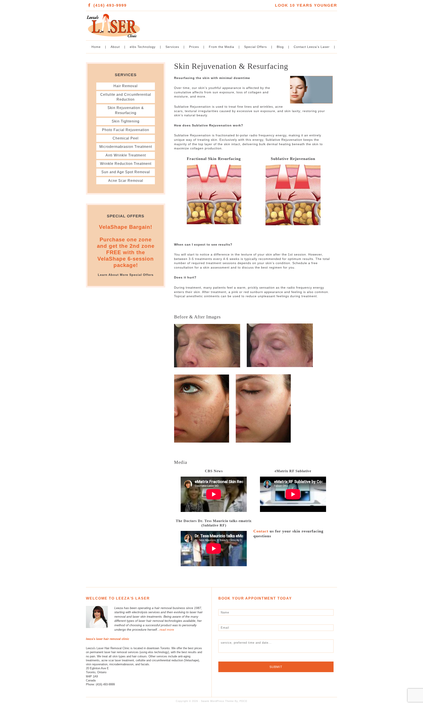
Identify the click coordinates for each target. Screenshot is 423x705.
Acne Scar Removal (125, 180)
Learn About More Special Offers (126, 274)
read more (167, 629)
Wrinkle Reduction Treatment (125, 163)
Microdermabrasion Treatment (125, 147)
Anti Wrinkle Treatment (126, 155)
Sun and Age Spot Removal (125, 172)
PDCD (243, 701)
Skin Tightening (125, 121)
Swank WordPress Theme (217, 701)
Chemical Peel (126, 138)
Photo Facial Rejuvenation (125, 130)
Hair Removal (125, 86)
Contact (260, 531)
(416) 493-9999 (110, 5)
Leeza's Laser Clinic (149, 23)
